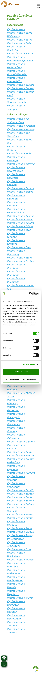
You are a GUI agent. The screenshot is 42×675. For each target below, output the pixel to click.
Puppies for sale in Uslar (19, 549)
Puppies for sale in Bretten (20, 191)
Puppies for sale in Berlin (19, 43)
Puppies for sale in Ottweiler (21, 441)
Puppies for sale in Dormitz (20, 219)
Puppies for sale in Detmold (20, 216)
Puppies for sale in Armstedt (21, 125)
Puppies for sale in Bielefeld (20, 164)
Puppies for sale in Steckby (20, 514)
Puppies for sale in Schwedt (20, 493)
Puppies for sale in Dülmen (20, 226)
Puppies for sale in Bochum (20, 188)
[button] (35, 669)
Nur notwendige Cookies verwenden (21, 379)
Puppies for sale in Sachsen (20, 88)
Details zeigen (29, 364)
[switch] (36, 341)
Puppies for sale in (16, 29)
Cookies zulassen (21, 372)
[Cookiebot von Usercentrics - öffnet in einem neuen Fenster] (29, 293)
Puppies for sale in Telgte (19, 528)
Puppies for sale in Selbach (20, 504)
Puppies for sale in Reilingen (21, 472)
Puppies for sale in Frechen (20, 261)
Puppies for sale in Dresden (20, 223)
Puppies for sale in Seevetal (20, 500)
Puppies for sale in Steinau (20, 518)
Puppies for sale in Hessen (20, 53)
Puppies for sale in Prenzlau (20, 455)
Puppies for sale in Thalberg (20, 531)
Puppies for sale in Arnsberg (20, 129)
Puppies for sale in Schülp (19, 497)
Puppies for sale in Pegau (19, 452)
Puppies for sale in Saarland (20, 84)
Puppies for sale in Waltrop (20, 559)
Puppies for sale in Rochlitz (20, 490)
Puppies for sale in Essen (19, 257)
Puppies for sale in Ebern (19, 230)
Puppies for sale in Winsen (20, 597)
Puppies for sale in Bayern (19, 39)
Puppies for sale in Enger (19, 247)
